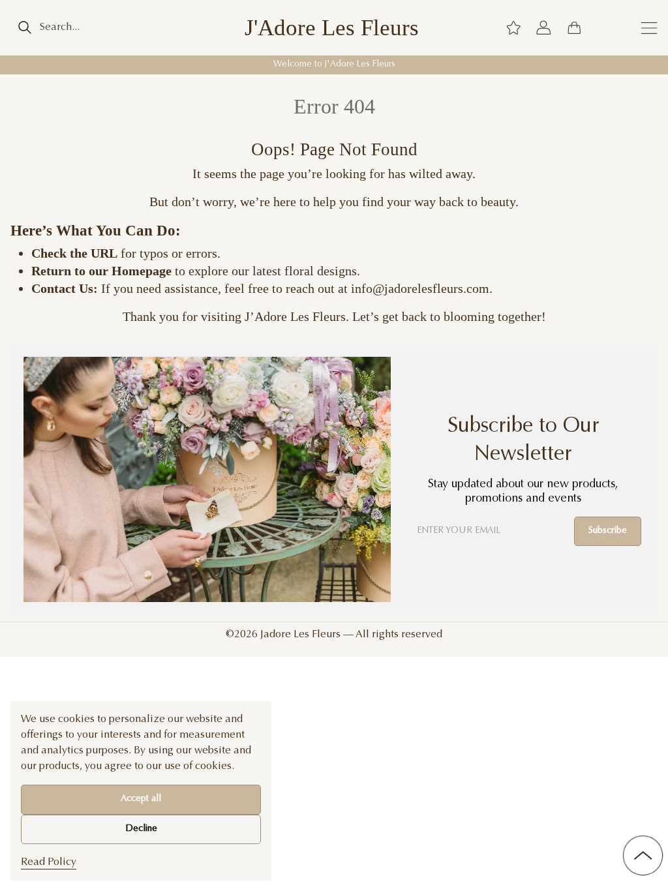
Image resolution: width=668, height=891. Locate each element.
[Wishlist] (513, 27)
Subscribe (607, 531)
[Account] (543, 27)
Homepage (142, 271)
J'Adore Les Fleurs (332, 27)
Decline (141, 829)
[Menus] (649, 27)
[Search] (24, 27)
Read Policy (48, 862)
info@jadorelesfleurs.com (420, 288)
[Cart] (574, 27)
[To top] (643, 855)
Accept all (141, 799)
